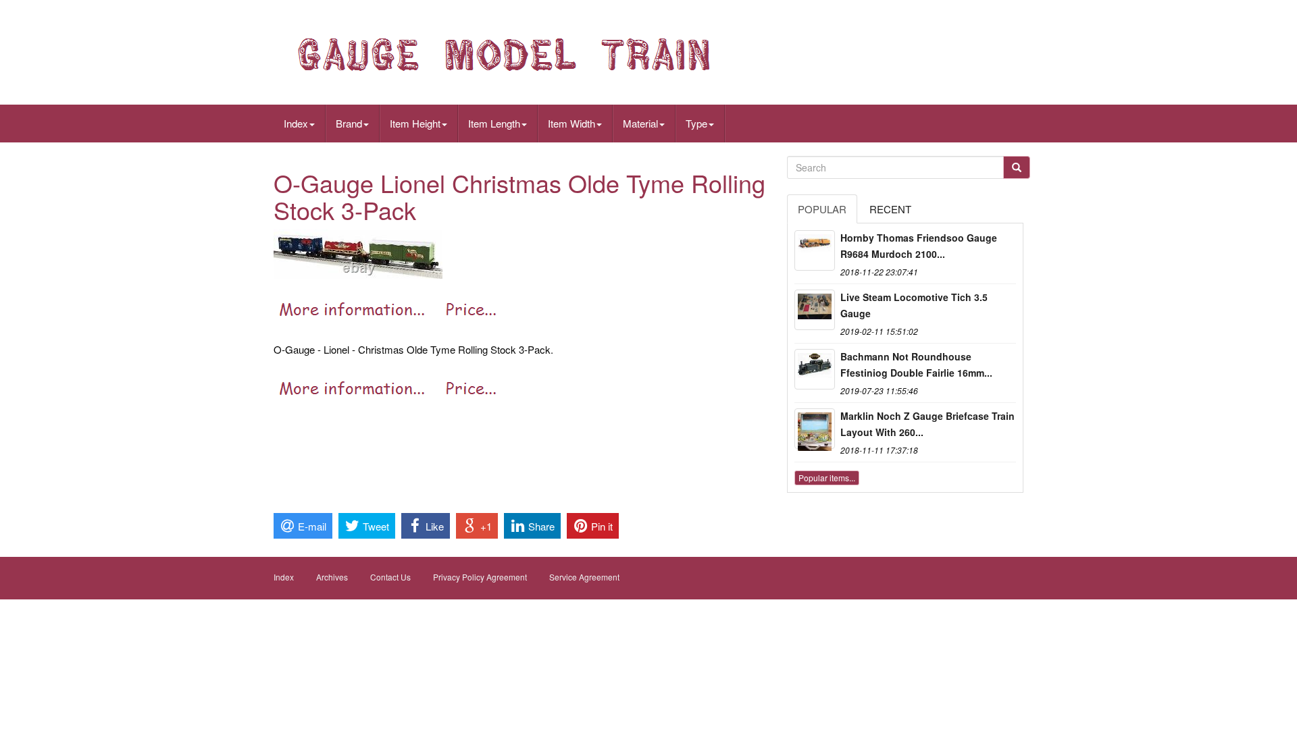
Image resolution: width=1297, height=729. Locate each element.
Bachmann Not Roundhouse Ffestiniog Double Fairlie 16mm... (916, 364)
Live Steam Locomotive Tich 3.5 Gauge (914, 305)
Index (296, 123)
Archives (332, 577)
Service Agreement (584, 577)
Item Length (494, 123)
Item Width (571, 123)
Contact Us (390, 577)
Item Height (415, 123)
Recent (890, 209)
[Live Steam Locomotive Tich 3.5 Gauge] (814, 310)
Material (640, 123)
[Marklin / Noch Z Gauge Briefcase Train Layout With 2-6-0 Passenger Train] (814, 428)
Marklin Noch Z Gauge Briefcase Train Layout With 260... (927, 424)
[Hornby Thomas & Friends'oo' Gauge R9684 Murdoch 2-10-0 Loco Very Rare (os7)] (814, 250)
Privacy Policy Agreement (480, 577)
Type (696, 123)
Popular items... (826, 477)
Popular (822, 209)
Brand (349, 123)
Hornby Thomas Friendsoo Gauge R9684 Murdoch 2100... (918, 246)
